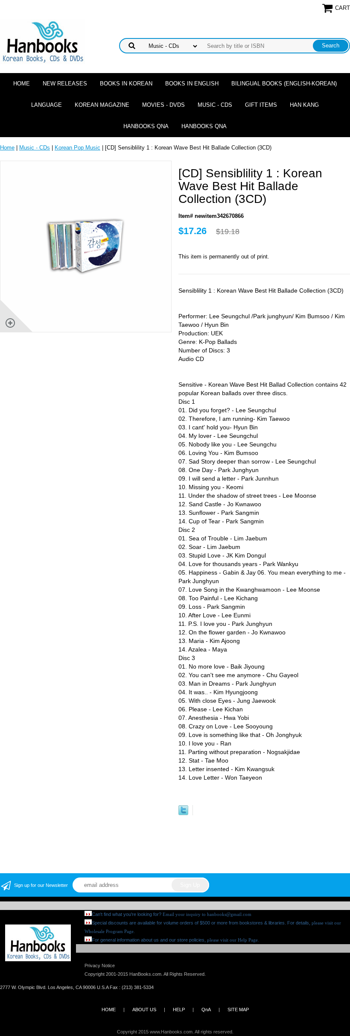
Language (46, 105)
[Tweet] (183, 813)
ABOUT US (144, 1009)
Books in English (192, 83)
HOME (109, 1009)
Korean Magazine (102, 105)
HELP (179, 1009)
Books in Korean (126, 83)
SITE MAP (238, 1009)
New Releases (65, 83)
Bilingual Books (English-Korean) (284, 83)
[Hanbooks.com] (42, 41)
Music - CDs (215, 105)
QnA (206, 1009)
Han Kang (304, 105)
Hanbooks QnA (146, 126)
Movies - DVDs (163, 105)
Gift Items (261, 105)
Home (21, 83)
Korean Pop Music (77, 147)
